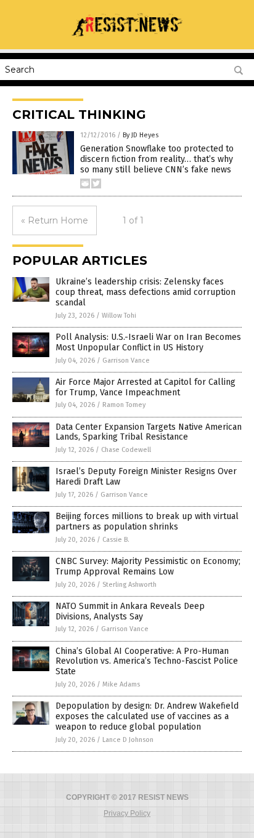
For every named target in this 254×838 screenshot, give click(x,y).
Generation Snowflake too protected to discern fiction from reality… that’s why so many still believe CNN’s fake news (157, 159)
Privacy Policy (127, 813)
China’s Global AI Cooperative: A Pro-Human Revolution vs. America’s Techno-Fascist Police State (146, 661)
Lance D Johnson (128, 740)
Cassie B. (115, 540)
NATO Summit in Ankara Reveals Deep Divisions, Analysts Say (130, 611)
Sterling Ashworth (129, 585)
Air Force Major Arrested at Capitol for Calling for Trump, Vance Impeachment (145, 387)
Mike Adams (121, 684)
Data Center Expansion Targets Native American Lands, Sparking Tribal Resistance (148, 432)
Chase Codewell (126, 450)
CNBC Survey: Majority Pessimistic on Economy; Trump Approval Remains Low (147, 566)
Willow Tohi (119, 316)
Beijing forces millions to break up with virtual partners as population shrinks (147, 521)
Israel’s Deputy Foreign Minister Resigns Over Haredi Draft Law (146, 476)
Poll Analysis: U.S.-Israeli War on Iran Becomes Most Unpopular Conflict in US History (148, 342)
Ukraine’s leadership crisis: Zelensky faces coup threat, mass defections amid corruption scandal (145, 292)
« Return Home (54, 220)
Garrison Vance (126, 361)
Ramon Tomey (123, 405)
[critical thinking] (127, 40)
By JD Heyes (140, 135)
